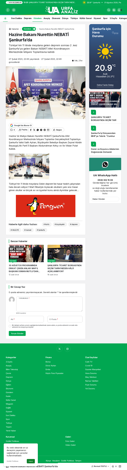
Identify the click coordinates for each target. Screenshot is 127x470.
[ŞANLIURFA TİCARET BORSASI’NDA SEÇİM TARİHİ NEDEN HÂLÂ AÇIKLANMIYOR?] (65, 260)
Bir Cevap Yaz (18, 287)
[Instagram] (67, 349)
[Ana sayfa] (5, 18)
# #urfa (46, 224)
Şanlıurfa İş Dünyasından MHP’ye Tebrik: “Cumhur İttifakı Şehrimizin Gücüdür (104, 136)
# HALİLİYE (15, 230)
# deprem (74, 224)
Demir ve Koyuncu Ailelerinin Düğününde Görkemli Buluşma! (105, 152)
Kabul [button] (31, 461)
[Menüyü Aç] (8, 10)
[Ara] (109, 10)
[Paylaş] (119, 466)
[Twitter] (60, 349)
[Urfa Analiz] (63, 10)
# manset (27, 230)
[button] (114, 10)
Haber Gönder (99, 199)
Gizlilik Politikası (12, 461)
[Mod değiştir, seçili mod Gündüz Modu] (14, 10)
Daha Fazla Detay (105, 85)
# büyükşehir (59, 224)
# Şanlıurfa (41, 230)
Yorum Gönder (17, 333)
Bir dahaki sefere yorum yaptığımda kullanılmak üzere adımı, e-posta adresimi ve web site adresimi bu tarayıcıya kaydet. (45, 326)
